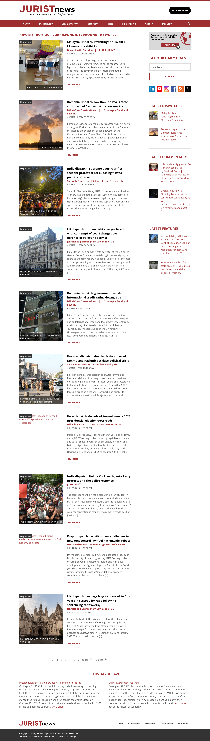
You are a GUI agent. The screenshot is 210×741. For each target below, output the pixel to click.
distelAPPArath (46, 147)
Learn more (180, 703)
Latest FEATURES (164, 228)
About (149, 23)
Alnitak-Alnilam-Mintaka (31, 211)
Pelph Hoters (26, 521)
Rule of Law (129, 23)
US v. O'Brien (57, 706)
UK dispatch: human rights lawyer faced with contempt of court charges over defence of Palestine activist (95, 233)
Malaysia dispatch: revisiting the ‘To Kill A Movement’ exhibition (172, 117)
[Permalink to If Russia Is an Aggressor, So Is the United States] (153, 167)
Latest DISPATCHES (165, 105)
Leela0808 (25, 271)
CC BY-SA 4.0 (50, 211)
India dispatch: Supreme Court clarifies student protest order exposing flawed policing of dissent (95, 173)
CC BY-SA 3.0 (37, 271)
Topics (109, 23)
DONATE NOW (180, 10)
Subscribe (170, 76)
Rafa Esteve (25, 638)
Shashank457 (26, 335)
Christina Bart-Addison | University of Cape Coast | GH (175, 208)
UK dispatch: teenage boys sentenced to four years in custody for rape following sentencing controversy (99, 600)
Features (92, 23)
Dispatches (46, 23)
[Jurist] (47, 10)
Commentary (70, 23)
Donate (167, 23)
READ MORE (74, 84)
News (26, 23)
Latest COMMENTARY (168, 156)
